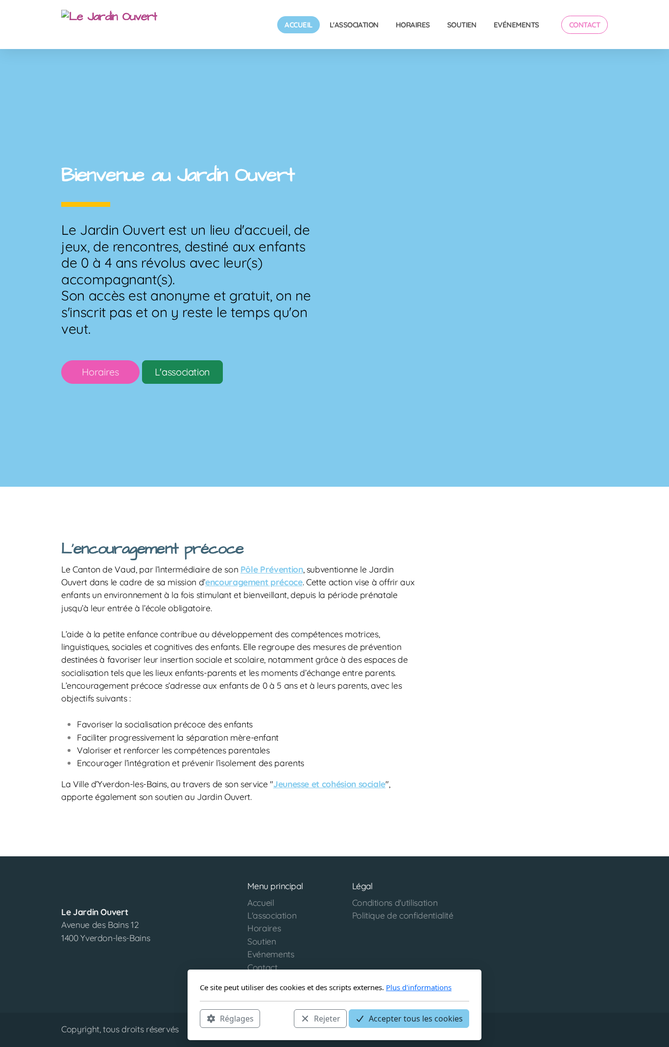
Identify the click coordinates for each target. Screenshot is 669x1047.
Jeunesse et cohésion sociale (329, 783)
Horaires (100, 372)
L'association (182, 372)
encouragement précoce (254, 581)
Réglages (237, 1018)
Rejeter (327, 1018)
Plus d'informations (419, 987)
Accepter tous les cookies (416, 1018)
